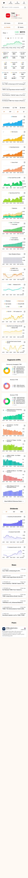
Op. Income (8, 303)
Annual (23, 107)
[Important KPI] (3, 410)
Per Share (7, 107)
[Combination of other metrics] (3, 456)
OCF (21, 306)
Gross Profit (21, 303)
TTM (15, 107)
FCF (8, 306)
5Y (15, 38)
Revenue (8, 301)
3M (11, 38)
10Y (19, 38)
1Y (13, 38)
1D (5, 38)
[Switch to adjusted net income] (3, 132)
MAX (22, 38)
